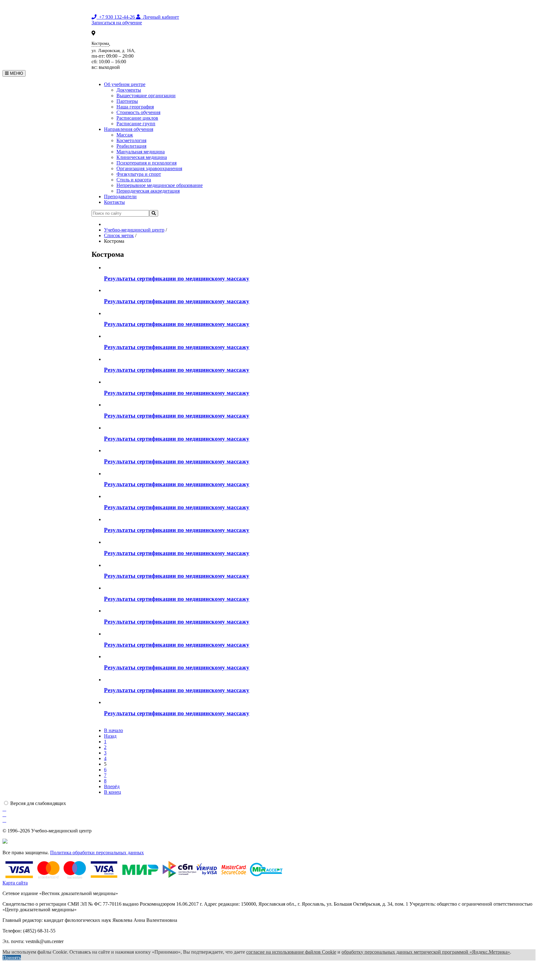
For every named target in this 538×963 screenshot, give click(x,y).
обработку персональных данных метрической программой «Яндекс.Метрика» (426, 952)
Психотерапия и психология (146, 162)
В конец (112, 792)
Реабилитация (131, 146)
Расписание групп (135, 123)
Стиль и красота (133, 179)
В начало (113, 730)
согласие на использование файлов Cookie (291, 952)
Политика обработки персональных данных (97, 852)
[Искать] (153, 213)
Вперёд (112, 786)
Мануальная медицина (140, 151)
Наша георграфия (135, 106)
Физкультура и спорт (138, 174)
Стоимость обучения (138, 112)
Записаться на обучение (117, 22)
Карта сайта (15, 882)
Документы (128, 90)
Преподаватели (120, 196)
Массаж (124, 134)
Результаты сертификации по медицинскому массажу (176, 278)
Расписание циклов (137, 118)
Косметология (131, 140)
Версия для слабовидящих (38, 803)
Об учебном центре (124, 84)
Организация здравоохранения (149, 168)
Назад (110, 736)
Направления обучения (128, 129)
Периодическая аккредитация (148, 191)
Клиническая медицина (141, 157)
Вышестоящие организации (146, 95)
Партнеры (127, 101)
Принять (11, 957)
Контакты (114, 202)
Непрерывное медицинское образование (159, 185)
